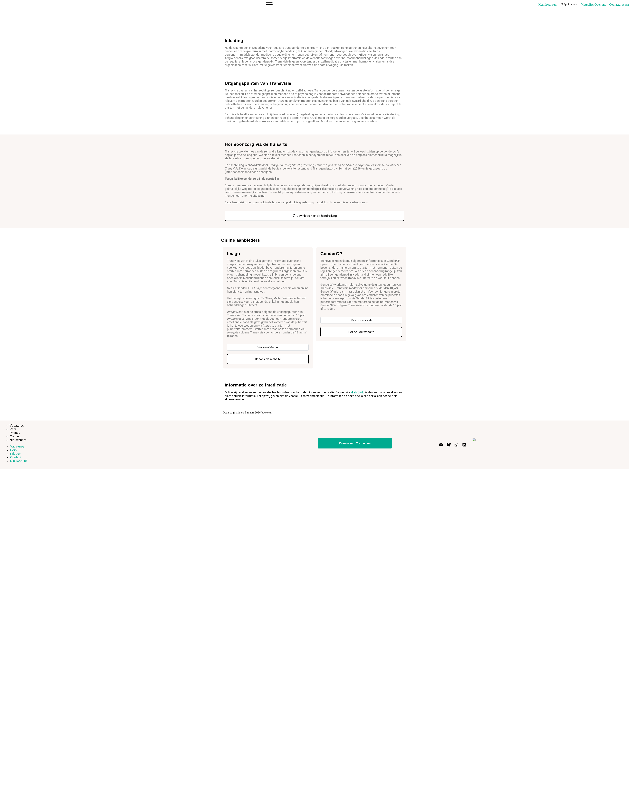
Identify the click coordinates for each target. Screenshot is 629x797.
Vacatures (17, 425)
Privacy (15, 453)
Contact (15, 457)
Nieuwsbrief (18, 440)
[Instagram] (456, 445)
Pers (13, 450)
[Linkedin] (464, 445)
